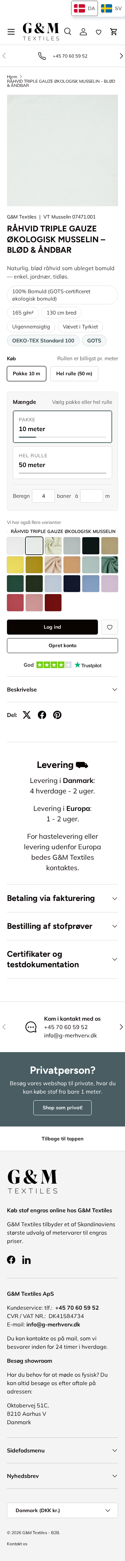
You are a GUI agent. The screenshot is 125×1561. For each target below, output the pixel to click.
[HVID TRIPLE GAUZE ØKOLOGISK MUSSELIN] (15, 545)
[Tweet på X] (26, 715)
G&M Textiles (21, 217)
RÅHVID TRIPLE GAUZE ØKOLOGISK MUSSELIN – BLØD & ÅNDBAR (61, 83)
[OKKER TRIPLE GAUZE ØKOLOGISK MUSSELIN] (34, 564)
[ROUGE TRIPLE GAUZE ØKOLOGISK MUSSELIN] (53, 602)
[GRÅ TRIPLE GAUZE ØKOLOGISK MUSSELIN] (72, 545)
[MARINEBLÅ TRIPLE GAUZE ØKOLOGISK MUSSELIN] (72, 583)
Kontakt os (17, 1543)
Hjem (12, 77)
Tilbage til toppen (62, 1138)
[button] (114, 31)
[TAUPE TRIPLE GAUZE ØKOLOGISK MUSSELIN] (109, 545)
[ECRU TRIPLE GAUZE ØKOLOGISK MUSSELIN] (53, 545)
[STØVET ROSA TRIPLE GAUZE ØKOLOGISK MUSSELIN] (34, 602)
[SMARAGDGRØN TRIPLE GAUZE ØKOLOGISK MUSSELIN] (15, 583)
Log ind (52, 627)
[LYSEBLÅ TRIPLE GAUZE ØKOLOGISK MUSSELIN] (53, 583)
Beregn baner (42, 496)
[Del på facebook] (42, 715)
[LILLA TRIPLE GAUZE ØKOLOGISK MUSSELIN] (109, 583)
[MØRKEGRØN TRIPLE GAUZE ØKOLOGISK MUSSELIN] (34, 583)
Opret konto (62, 645)
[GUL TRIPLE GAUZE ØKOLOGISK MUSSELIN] (15, 564)
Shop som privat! (62, 1107)
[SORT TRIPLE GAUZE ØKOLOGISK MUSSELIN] (90, 545)
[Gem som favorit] (109, 627)
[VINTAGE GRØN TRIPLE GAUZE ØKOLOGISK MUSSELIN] (109, 564)
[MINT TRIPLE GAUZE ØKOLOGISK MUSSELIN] (90, 564)
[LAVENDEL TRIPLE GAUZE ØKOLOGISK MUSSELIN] (90, 583)
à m (92, 496)
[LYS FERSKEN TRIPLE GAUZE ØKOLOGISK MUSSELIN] (53, 564)
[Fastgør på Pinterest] (57, 715)
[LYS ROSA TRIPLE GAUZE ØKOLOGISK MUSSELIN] (15, 602)
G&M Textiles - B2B (40, 1532)
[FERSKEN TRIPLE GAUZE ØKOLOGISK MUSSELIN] (72, 564)
